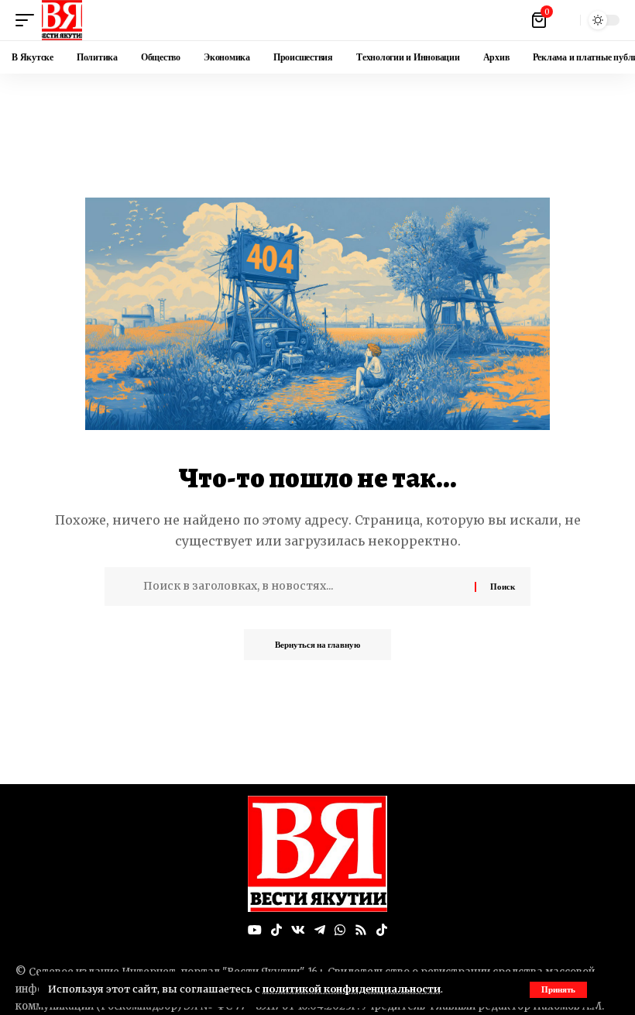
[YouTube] (255, 930)
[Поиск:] (303, 586)
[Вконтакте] (298, 930)
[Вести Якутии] (62, 20)
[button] (558, 990)
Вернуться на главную (317, 644)
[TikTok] (276, 930)
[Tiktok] (381, 930)
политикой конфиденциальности (352, 988)
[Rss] (361, 930)
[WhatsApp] (340, 930)
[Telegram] (320, 930)
